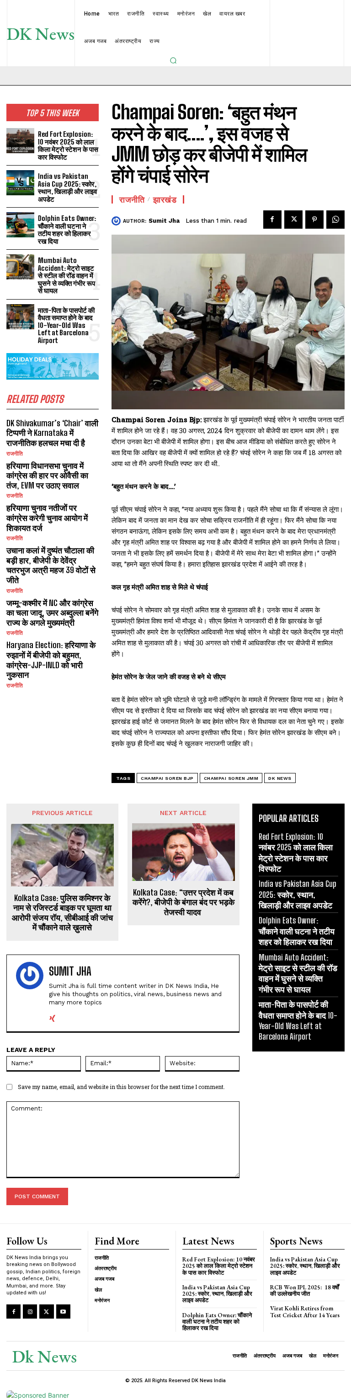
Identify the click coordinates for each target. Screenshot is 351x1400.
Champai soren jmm (231, 778)
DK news (280, 778)
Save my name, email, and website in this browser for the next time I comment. (121, 1086)
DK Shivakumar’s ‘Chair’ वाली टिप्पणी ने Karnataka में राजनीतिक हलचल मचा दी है (52, 433)
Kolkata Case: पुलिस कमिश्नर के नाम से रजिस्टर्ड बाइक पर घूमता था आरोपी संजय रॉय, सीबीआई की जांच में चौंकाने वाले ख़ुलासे (62, 913)
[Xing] (52, 1016)
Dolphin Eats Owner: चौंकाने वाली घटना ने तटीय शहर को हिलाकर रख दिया (67, 229)
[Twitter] (293, 219)
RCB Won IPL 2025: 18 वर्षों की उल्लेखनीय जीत (304, 1290)
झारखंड (164, 199)
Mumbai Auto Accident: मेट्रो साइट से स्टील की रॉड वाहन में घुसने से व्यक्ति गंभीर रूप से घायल (66, 275)
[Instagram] (30, 1311)
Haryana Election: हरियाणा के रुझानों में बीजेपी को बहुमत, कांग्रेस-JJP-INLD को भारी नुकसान (51, 660)
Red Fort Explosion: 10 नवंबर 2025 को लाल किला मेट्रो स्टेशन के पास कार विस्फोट (68, 145)
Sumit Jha (164, 220)
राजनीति (14, 453)
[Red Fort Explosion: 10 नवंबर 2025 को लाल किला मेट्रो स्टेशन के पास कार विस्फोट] (20, 140)
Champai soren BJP (167, 778)
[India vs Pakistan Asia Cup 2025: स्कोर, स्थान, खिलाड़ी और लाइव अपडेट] (20, 182)
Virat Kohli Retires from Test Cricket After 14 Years (305, 1311)
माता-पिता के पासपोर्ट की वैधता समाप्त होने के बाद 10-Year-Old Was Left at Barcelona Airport (66, 325)
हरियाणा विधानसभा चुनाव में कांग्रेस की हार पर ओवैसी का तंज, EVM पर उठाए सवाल (47, 475)
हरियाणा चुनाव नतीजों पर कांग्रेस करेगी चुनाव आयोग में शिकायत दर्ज (47, 517)
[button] (173, 60)
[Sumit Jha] (117, 220)
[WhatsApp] (335, 219)
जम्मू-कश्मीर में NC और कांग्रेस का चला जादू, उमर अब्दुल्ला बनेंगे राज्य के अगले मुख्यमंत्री (52, 613)
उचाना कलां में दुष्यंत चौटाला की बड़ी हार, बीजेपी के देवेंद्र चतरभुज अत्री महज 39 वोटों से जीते (51, 565)
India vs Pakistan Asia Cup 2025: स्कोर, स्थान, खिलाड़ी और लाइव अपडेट (67, 187)
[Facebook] (272, 219)
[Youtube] (63, 1311)
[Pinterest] (314, 219)
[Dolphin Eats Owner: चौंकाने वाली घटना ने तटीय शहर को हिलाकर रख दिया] (20, 224)
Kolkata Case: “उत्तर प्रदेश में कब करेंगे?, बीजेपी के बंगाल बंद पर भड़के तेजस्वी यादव (183, 902)
